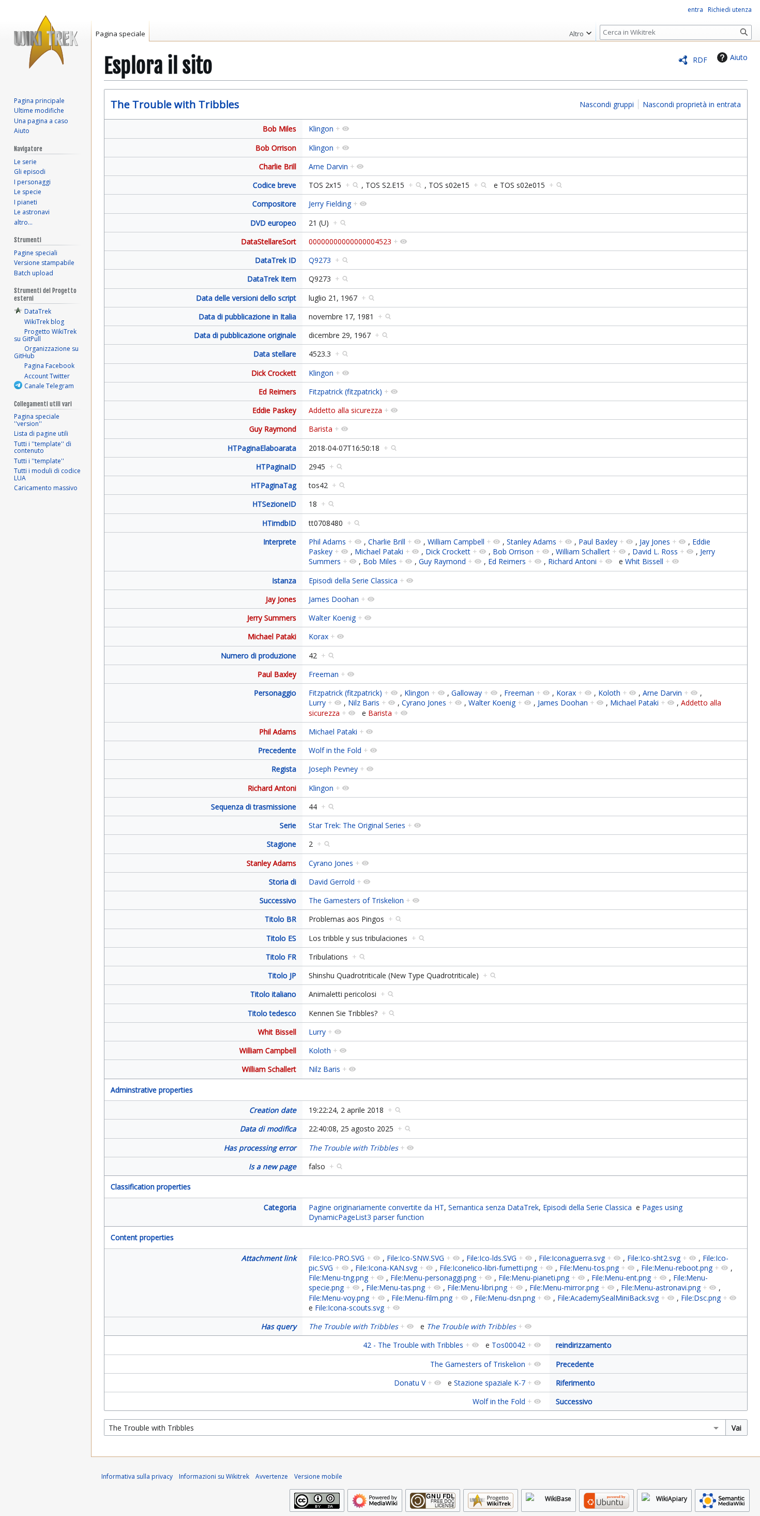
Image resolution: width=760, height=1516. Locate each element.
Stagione (281, 844)
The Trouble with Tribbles (175, 104)
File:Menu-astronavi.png (661, 1287)
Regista (283, 769)
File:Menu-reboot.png (676, 1268)
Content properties (142, 1237)
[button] (580, 31)
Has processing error (260, 1148)
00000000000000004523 (350, 241)
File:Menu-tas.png (395, 1287)
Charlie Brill (277, 166)
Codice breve (274, 185)
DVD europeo (273, 223)
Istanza (284, 580)
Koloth (609, 693)
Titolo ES (281, 938)
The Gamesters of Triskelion (356, 900)
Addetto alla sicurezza (345, 410)
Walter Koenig (332, 618)
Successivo (278, 900)
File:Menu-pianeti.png (533, 1278)
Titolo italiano (273, 994)
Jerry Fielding (330, 204)
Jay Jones (655, 542)
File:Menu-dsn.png (505, 1298)
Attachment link (268, 1258)
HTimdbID (279, 523)
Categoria (280, 1207)
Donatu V (409, 1383)
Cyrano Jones (424, 703)
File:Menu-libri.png (477, 1287)
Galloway (466, 693)
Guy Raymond (272, 429)
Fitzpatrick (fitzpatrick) (345, 391)
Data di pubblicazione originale (245, 335)
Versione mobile (318, 1476)
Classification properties (151, 1186)
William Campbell (456, 542)
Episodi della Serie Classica (353, 580)
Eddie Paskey (274, 410)
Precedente (277, 750)
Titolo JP (282, 975)
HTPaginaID (276, 467)
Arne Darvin (328, 166)
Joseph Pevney (333, 769)
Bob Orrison (275, 148)
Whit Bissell (644, 561)
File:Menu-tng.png (338, 1278)
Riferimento (575, 1383)
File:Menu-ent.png (621, 1278)
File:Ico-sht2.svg (653, 1258)
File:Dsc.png (701, 1298)
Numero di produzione (258, 655)
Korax (318, 636)
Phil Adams (327, 542)
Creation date (272, 1110)
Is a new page (272, 1166)
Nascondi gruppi (607, 104)
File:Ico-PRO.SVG (336, 1258)
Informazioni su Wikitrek (214, 1476)
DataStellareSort (268, 241)
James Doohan (334, 599)
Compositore (274, 204)
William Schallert (583, 551)
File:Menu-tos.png (589, 1268)
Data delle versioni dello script (246, 298)
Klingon (321, 129)
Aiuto (739, 57)
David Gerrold (332, 882)
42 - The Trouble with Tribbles (413, 1345)
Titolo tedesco (272, 1013)
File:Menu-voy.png (339, 1298)
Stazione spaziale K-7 (489, 1383)
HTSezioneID (274, 504)
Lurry (317, 703)
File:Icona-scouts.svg (349, 1308)
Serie (288, 825)
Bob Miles (279, 129)
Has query (278, 1326)
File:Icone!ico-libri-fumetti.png (488, 1268)
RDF (700, 60)
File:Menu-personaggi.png (433, 1278)
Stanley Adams (531, 542)
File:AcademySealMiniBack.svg (608, 1298)
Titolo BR (280, 919)
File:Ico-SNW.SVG (415, 1258)
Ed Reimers (277, 391)
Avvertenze (271, 1476)
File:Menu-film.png (421, 1298)
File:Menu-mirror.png (564, 1287)
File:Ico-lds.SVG (491, 1258)
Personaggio (275, 693)
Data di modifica (268, 1129)
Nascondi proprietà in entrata (692, 104)
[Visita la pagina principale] (45, 41)
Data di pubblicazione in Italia (247, 316)
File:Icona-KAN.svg (386, 1268)
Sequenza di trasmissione (253, 807)
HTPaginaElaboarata (261, 448)
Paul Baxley (598, 542)
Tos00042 (508, 1345)
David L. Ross (655, 551)
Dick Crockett (273, 373)
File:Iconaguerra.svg (572, 1258)
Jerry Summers (271, 618)
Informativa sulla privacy (137, 1476)
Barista (320, 429)
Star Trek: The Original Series (357, 825)
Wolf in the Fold (335, 750)
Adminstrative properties (152, 1090)
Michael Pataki (379, 551)
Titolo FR (281, 957)
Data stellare (274, 354)
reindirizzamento (584, 1345)
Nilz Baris (363, 703)
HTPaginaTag (273, 485)
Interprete (279, 542)
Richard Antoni (572, 561)
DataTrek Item (271, 279)
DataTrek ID (275, 260)
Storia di (282, 882)
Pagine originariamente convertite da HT (376, 1207)
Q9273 (320, 260)
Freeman (324, 674)
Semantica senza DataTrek (493, 1207)
